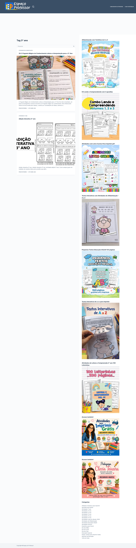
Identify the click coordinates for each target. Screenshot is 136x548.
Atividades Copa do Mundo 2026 (91, 519)
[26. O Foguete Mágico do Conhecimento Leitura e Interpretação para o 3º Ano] (46, 78)
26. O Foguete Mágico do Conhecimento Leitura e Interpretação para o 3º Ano (45, 53)
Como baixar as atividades (116, 6)
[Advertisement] (68, 24)
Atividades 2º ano (86, 511)
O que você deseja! (129, 6)
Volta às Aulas (85, 538)
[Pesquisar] (33, 7)
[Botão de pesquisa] (73, 46)
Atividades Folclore (87, 524)
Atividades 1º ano (86, 509)
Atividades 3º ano (23, 115)
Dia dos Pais (85, 531)
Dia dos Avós (85, 529)
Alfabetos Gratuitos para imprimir (91, 505)
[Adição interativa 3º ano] (46, 143)
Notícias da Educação (88, 536)
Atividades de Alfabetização (26, 50)
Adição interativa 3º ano (27, 119)
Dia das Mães (85, 528)
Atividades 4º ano (86, 516)
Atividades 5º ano (86, 517)
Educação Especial (87, 533)
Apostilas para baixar (87, 507)
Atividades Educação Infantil (89, 522)
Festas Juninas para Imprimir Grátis (91, 534)
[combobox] (44, 46)
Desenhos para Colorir (88, 526)
